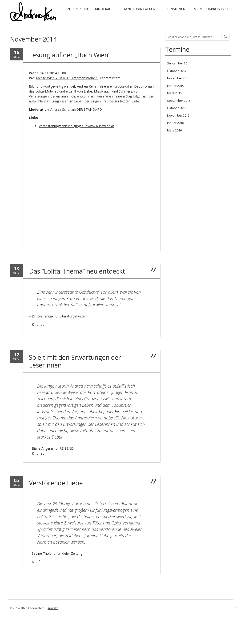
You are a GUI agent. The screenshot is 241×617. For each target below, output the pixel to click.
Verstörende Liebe (56, 482)
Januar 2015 (175, 86)
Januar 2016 (175, 123)
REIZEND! (67, 448)
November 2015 (178, 115)
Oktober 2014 (176, 71)
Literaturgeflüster (73, 316)
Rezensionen (173, 9)
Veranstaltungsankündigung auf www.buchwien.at (76, 126)
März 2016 (174, 130)
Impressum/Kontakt (211, 9)
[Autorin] (33, 20)
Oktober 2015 (176, 108)
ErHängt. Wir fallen (137, 9)
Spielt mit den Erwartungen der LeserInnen (75, 361)
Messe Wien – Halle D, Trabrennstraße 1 (67, 78)
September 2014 (178, 63)
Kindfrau (103, 9)
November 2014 (178, 78)
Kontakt (53, 608)
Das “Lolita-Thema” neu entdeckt (77, 271)
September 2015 (178, 100)
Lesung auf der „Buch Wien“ (69, 55)
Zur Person (77, 9)
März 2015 (174, 93)
